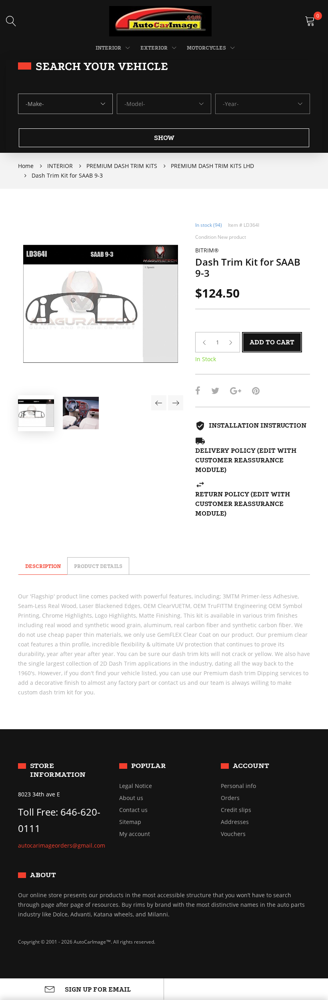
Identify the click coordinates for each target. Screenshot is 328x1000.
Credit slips (236, 810)
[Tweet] (215, 391)
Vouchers (233, 834)
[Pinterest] (256, 391)
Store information (58, 769)
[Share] (197, 391)
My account (134, 834)
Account (251, 765)
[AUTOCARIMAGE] (160, 20)
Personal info (238, 786)
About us (131, 798)
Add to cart (272, 342)
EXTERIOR (154, 48)
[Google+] (235, 391)
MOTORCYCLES (206, 48)
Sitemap (130, 822)
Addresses (235, 822)
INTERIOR (108, 48)
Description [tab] (43, 566)
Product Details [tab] (98, 566)
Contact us (133, 810)
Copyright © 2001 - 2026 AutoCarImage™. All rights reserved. (86, 941)
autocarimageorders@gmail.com (61, 845)
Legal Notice (135, 786)
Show (164, 138)
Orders (230, 798)
